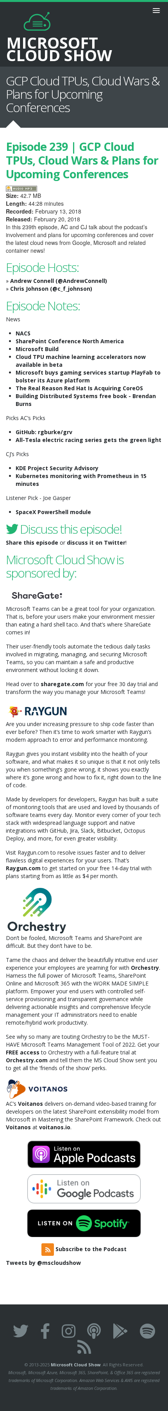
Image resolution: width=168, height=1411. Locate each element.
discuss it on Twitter (96, 542)
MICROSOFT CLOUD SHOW (59, 47)
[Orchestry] (37, 909)
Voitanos (30, 1103)
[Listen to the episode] (21, 188)
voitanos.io (54, 1127)
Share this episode (32, 542)
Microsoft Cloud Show (75, 1365)
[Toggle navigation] (156, 10)
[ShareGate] (37, 594)
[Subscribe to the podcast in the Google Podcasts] (120, 1331)
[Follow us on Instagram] (68, 1331)
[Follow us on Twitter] (20, 1331)
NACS (23, 333)
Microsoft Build (37, 349)
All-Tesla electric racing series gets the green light (88, 440)
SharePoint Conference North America (70, 341)
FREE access (22, 1052)
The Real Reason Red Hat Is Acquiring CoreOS (79, 388)
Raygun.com (23, 868)
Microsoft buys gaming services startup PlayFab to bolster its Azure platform (88, 376)
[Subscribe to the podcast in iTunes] (94, 1331)
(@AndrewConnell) (81, 280)
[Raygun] (37, 710)
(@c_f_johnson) (71, 288)
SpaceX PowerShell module (53, 512)
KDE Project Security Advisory (57, 468)
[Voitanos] (37, 1088)
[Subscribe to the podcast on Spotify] (147, 1331)
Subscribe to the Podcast (90, 1249)
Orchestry (145, 967)
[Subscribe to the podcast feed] (84, 1346)
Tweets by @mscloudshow (43, 1262)
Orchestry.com (27, 1060)
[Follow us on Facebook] (45, 1331)
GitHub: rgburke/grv (44, 432)
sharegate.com (62, 684)
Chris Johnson (29, 288)
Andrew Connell (32, 280)
